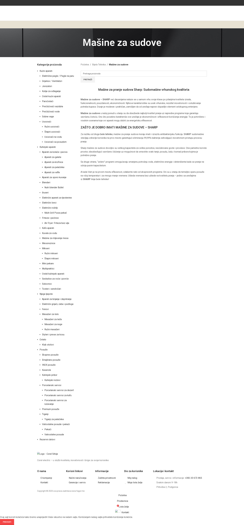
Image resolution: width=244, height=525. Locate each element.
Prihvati (7, 522)
